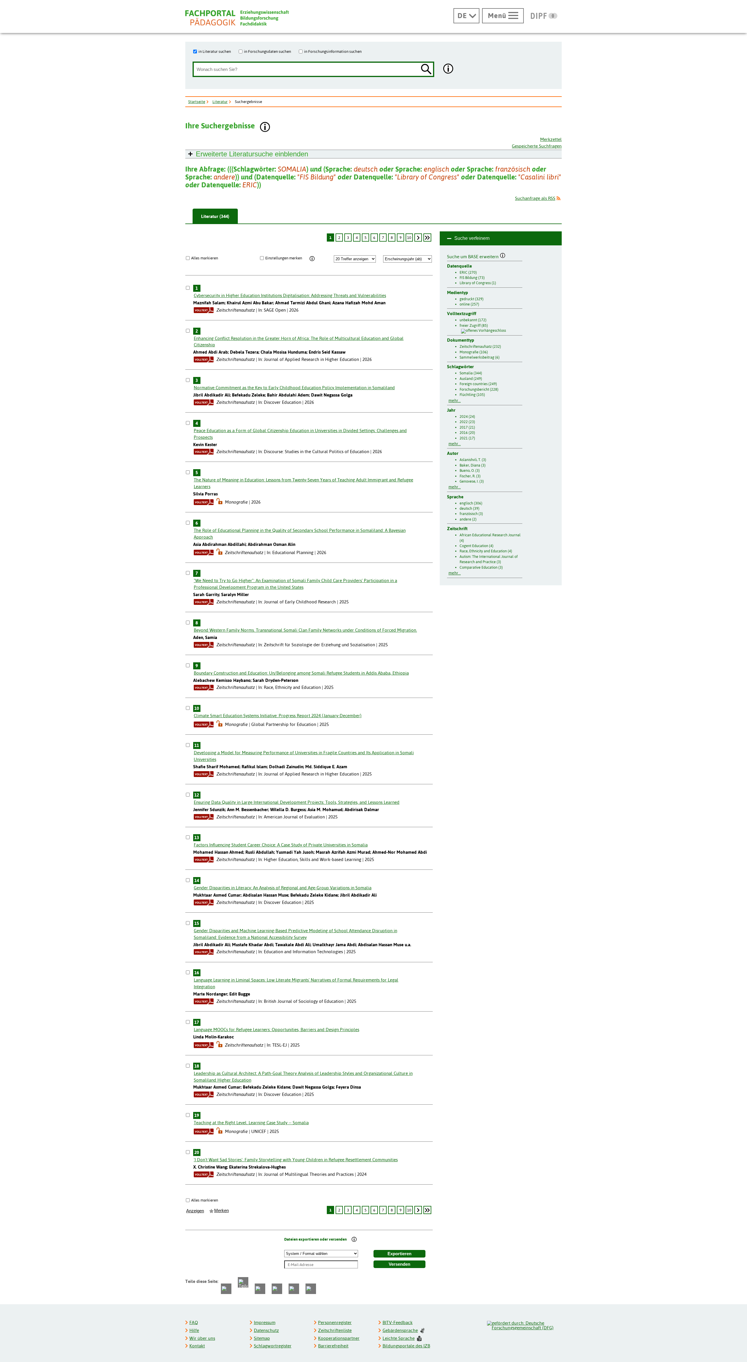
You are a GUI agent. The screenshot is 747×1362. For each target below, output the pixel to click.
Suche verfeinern (472, 238)
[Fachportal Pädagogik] (237, 18)
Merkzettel (551, 139)
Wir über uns (202, 1338)
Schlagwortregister (273, 1345)
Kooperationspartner (338, 1338)
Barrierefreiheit (333, 1345)
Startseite (196, 101)
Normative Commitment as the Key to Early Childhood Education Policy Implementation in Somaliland (294, 387)
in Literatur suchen (214, 51)
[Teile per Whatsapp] (260, 1289)
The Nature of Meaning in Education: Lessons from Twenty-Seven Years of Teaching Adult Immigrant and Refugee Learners (303, 483)
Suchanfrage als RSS (535, 198)
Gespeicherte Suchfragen (537, 146)
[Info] (312, 259)
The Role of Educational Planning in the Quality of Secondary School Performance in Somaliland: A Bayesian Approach (300, 533)
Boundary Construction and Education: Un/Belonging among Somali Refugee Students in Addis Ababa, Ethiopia (301, 672)
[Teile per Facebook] (226, 1289)
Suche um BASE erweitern (473, 256)
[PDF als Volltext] (203, 310)
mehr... (454, 400)
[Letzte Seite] (427, 237)
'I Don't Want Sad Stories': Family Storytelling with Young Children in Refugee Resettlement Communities (296, 1159)
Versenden (399, 1264)
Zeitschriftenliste (335, 1330)
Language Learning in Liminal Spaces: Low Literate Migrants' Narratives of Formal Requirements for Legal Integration (296, 983)
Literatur (220, 101)
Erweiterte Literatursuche (252, 154)
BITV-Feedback (398, 1322)
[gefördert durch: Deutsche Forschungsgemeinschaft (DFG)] (524, 1324)
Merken (221, 1210)
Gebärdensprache (400, 1330)
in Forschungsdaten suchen (267, 51)
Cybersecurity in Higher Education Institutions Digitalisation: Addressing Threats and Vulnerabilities (290, 295)
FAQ (193, 1322)
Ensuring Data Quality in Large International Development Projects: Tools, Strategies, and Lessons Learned (296, 802)
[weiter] (418, 237)
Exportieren (399, 1253)
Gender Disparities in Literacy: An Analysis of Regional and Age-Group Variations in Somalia (282, 887)
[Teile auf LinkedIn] (277, 1289)
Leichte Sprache (399, 1338)
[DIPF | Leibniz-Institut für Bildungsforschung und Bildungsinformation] (544, 16)
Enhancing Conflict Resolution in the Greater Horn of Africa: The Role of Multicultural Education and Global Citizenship (299, 342)
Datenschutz (266, 1330)
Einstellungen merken (283, 258)
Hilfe (194, 1330)
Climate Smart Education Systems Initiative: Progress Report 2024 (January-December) (278, 715)
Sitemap (262, 1338)
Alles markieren (204, 258)
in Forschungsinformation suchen (333, 51)
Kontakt (197, 1345)
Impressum (264, 1322)
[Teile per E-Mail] (294, 1289)
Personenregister (335, 1322)
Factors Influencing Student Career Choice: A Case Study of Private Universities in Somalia (281, 844)
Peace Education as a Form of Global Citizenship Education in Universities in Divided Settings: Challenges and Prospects (300, 434)
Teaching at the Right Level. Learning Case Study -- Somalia (251, 1122)
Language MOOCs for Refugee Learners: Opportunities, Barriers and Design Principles (276, 1029)
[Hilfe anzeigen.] (448, 69)
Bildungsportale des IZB (406, 1345)
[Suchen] (426, 69)
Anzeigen (195, 1211)
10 (409, 237)
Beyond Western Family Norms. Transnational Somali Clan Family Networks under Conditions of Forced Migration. (305, 630)
